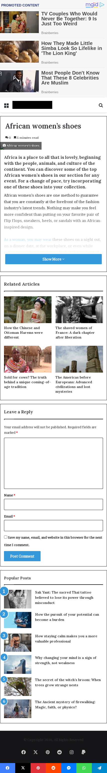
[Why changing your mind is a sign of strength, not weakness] (17, 664)
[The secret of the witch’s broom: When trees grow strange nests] (17, 686)
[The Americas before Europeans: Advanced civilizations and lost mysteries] (79, 359)
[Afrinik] (32, 105)
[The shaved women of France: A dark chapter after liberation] (79, 309)
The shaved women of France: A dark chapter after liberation (75, 333)
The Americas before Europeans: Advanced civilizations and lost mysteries (73, 384)
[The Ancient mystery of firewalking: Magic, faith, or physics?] (17, 708)
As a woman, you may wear (28, 239)
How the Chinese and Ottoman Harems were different (23, 333)
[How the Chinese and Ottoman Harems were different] (28, 309)
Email (9, 516)
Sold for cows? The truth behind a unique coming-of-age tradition (27, 382)
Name (9, 495)
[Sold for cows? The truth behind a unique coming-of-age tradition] (28, 359)
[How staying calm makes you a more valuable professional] (17, 643)
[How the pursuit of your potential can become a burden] (17, 621)
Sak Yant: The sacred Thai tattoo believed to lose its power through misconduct (64, 597)
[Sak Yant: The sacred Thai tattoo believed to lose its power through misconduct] (17, 599)
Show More (52, 259)
